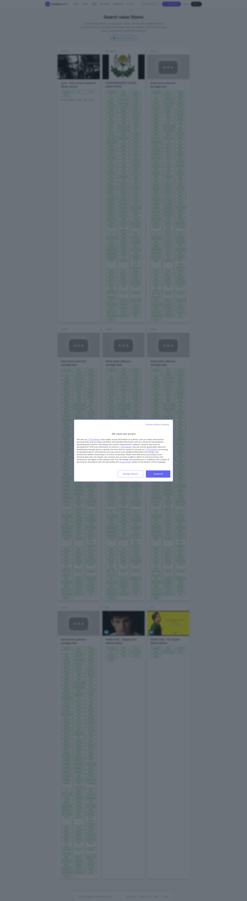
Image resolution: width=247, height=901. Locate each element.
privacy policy (125, 462)
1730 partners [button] (93, 439)
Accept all (158, 474)
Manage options (130, 474)
